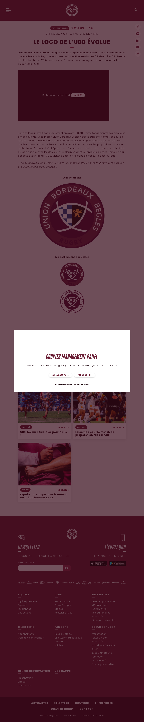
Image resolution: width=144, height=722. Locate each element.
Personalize (85, 375)
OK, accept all (60, 375)
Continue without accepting (72, 385)
